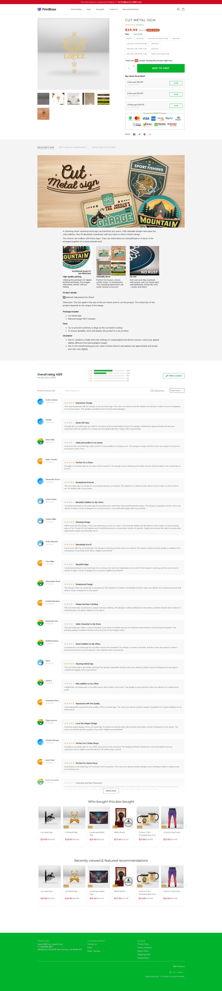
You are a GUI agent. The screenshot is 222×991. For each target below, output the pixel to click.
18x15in (155, 43)
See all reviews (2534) (46, 377)
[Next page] (107, 54)
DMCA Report (179, 966)
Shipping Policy (144, 954)
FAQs (89, 9)
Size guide (100, 9)
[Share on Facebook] (134, 134)
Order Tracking (76, 9)
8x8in (129, 38)
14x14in (176, 38)
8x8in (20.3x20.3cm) (160, 54)
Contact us (92, 944)
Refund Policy (143, 958)
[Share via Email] (150, 134)
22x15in (155, 49)
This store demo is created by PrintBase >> (111, 2)
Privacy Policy (143, 944)
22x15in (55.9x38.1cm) (137, 54)
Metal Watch (119, 832)
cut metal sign (47, 832)
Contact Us (113, 9)
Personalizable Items (131, 9)
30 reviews (140, 25)
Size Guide (137, 34)
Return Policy (143, 951)
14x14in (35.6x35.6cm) (137, 43)
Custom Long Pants (171, 832)
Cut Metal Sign (71, 832)
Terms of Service (145, 947)
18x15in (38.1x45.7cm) (137, 49)
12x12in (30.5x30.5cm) (158, 38)
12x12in (140, 38)
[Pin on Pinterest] (145, 134)
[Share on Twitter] (139, 134)
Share (127, 134)
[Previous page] (39, 54)
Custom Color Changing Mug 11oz (147, 833)
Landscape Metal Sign (97, 833)
